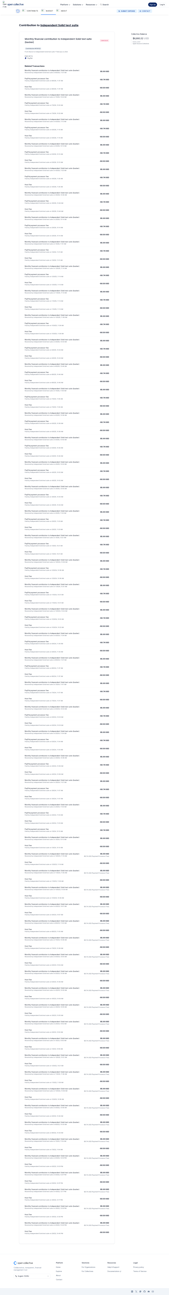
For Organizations (88, 1267)
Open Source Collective (141, 43)
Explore (59, 1271)
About (58, 1275)
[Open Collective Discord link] (148, 1291)
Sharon (31, 52)
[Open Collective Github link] (144, 1291)
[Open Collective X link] (136, 1291)
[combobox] (32, 1276)
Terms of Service (139, 1271)
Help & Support (113, 1267)
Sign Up (153, 5)
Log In (162, 5)
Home (58, 1267)
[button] (31, 11)
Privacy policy (138, 1267)
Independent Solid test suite (59, 25)
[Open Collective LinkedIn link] (132, 1291)
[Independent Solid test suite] (18, 11)
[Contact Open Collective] (152, 1291)
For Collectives (87, 1271)
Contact (59, 1280)
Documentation (113, 1271)
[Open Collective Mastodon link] (140, 1291)
